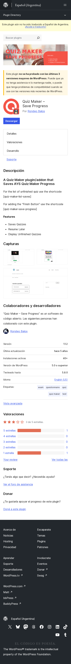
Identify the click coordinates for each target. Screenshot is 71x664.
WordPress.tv (13, 575)
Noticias (8, 535)
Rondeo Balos (36, 111)
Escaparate (44, 529)
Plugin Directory (12, 15)
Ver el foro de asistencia (18, 484)
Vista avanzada (12, 403)
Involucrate (44, 558)
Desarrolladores (12, 569)
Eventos (42, 563)
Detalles (12, 133)
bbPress (10, 598)
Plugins (41, 541)
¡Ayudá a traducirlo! (35, 26)
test (64, 394)
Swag (42, 575)
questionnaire (53, 387)
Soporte (12, 159)
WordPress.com (14, 586)
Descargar (11, 121)
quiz (64, 387)
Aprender (8, 558)
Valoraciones (14, 142)
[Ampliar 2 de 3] (63, 253)
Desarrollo (13, 150)
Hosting (8, 541)
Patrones (42, 547)
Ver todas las (60, 459)
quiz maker (54, 394)
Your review (10, 459)
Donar (42, 569)
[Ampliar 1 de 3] (29, 253)
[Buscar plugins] (38, 38)
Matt (8, 592)
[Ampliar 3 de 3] (63, 272)
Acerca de (9, 529)
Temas (41, 535)
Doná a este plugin (14, 509)
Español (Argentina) (23, 618)
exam (40, 387)
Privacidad (9, 547)
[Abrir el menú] (65, 5)
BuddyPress (12, 603)
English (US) (61, 379)
